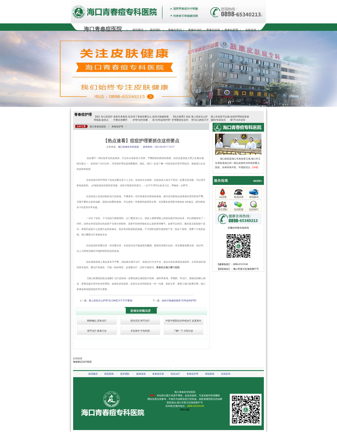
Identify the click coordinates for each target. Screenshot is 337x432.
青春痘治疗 (195, 29)
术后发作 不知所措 (140, 330)
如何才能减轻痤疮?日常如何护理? (179, 300)
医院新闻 (109, 374)
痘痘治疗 (175, 374)
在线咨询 (250, 29)
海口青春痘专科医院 (184, 392)
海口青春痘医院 (98, 126)
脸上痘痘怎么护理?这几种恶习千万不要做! (111, 300)
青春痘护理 (231, 29)
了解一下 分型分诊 (183, 330)
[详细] (255, 167)
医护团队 (155, 29)
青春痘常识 (175, 29)
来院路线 (209, 374)
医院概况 (138, 29)
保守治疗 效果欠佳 (96, 330)
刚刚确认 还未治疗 (96, 320)
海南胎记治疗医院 (82, 361)
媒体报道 (141, 374)
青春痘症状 (213, 29)
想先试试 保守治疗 (140, 320)
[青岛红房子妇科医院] (238, 135)
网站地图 (185, 409)
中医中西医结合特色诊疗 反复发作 (183, 320)
